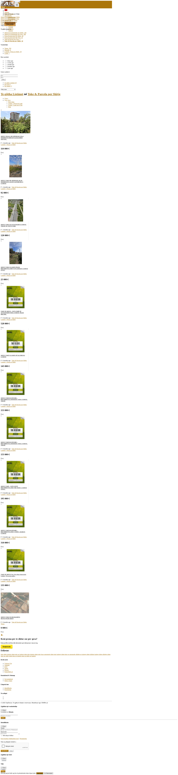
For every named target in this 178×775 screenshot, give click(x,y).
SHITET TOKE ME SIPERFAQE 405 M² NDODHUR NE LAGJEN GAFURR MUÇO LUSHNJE (12, 182)
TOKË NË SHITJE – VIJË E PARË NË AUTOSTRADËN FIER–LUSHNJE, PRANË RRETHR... (12, 313)
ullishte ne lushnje (81, 654)
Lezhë (7, 53)
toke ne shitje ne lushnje (29, 656)
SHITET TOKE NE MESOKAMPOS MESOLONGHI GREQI (10, 617)
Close (3, 771)
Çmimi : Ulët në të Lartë (15, 103)
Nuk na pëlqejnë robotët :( (8, 742)
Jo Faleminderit (48, 773)
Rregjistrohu (7, 646)
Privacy (6, 670)
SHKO (3, 79)
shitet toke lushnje (55, 654)
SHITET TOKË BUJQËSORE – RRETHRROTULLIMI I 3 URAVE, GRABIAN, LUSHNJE (13, 532)
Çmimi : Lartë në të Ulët (15, 105)
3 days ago (10, 61)
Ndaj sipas (11, 102)
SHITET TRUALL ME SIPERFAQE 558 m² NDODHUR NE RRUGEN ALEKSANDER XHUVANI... (12, 138)
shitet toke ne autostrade (68, 654)
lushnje (9, 654)
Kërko (3, 718)
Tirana (7, 48)
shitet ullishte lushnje (92, 654)
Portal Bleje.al (8, 672)
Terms (6, 668)
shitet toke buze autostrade (42, 654)
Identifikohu (11, 17)
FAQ (5, 667)
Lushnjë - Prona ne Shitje (13, 52)
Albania (10, 25)
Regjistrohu (11, 19)
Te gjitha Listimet (10, 83)
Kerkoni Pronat (8, 14)
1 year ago (10, 68)
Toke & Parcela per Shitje (44, 94)
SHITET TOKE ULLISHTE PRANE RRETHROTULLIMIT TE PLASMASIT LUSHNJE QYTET (14, 269)
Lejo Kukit (39, 773)
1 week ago (10, 63)
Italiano (10, 30)
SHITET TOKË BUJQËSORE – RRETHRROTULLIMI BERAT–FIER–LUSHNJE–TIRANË (14, 399)
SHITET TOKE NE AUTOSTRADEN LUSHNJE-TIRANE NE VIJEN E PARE (14, 225)
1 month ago (10, 64)
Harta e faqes (8, 681)
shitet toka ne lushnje (15, 656)
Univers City (8, 663)
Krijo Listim (10, 24)
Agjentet (6, 665)
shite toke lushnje (29, 654)
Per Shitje (8, 86)
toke (2, 654)
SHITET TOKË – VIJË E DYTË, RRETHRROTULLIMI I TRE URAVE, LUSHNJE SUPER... (14, 488)
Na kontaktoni (8, 679)
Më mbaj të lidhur (8, 735)
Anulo (11, 751)
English (10, 27)
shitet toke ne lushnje (18, 654)
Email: (3, 728)
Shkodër (7, 50)
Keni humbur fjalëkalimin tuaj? (10, 738)
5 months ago (11, 66)
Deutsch (10, 29)
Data (9, 107)
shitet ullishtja (103, 654)
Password (3, 731)
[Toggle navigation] (17, 5)
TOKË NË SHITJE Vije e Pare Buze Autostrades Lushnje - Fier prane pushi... (13, 575)
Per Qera (7, 84)
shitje (5, 654)
